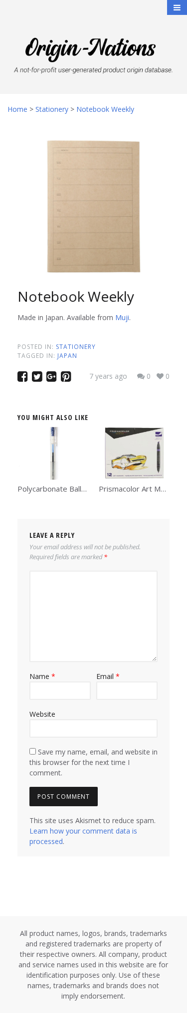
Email (108, 676)
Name (42, 676)
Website (42, 714)
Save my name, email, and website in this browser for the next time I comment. (93, 762)
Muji (122, 317)
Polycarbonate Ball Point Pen (67, 489)
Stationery (76, 346)
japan (67, 355)
